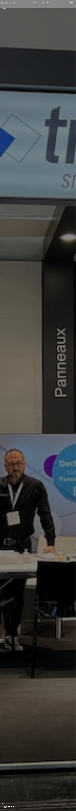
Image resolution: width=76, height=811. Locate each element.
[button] (71, 2)
